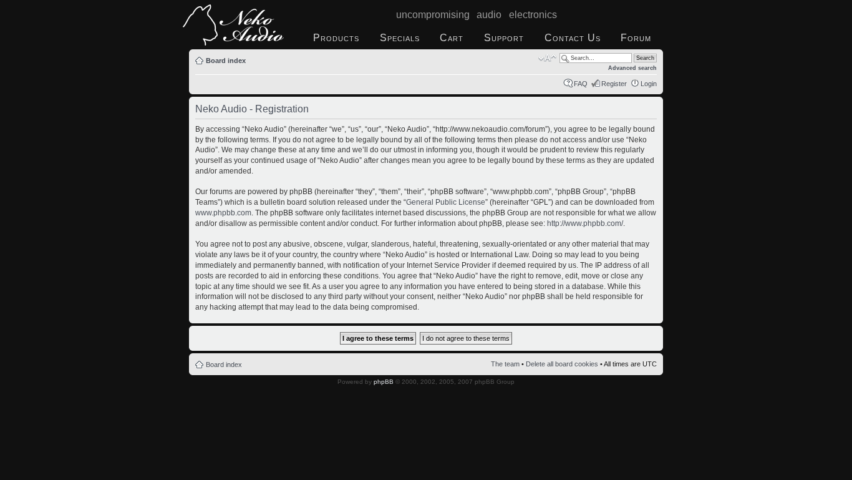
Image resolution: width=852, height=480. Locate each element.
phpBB (384, 381)
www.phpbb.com (223, 212)
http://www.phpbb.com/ (585, 223)
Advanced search (632, 68)
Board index (226, 60)
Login (649, 83)
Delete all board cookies (562, 364)
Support (504, 37)
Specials (400, 37)
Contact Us (573, 37)
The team (505, 364)
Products (336, 37)
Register (614, 83)
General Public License (445, 202)
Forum (636, 37)
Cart (451, 37)
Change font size (547, 58)
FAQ (581, 83)
